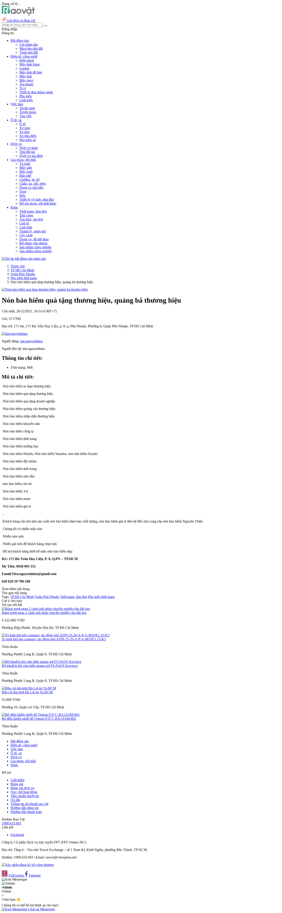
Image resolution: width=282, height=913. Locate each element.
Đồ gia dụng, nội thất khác (37, 203)
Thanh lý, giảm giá (32, 231)
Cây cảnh (26, 235)
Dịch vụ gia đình (31, 156)
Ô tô (22, 124)
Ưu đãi (15, 800)
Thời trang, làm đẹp (33, 211)
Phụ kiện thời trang (24, 278)
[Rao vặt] (18, 14)
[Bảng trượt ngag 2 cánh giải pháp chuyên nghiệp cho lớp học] (46, 609)
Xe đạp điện (27, 136)
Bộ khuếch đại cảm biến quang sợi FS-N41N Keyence (40, 666)
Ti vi (22, 88)
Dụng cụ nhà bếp (31, 187)
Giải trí (24, 223)
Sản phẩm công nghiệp (35, 247)
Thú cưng (26, 215)
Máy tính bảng (29, 64)
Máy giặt (25, 168)
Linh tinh (25, 227)
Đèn (22, 195)
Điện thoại (26, 60)
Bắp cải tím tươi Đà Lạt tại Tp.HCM (27, 692)
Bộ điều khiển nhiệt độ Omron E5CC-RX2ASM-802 (39, 719)
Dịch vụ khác (28, 148)
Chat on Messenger (41, 909)
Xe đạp (24, 132)
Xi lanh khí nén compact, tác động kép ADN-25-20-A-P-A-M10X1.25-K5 (54, 639)
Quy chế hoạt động (24, 792)
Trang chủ (18, 266)
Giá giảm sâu (28, 44)
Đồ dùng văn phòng (33, 243)
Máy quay (26, 80)
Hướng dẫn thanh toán (26, 812)
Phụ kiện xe (27, 140)
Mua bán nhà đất (31, 48)
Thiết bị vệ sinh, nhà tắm (36, 199)
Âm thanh (26, 84)
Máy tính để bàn (30, 72)
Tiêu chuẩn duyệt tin (25, 796)
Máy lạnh (26, 172)
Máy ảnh (25, 76)
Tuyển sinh (27, 108)
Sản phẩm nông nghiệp (35, 251)
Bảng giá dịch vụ (22, 788)
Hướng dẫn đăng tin (25, 808)
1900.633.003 (11, 823)
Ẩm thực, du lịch (31, 219)
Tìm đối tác (27, 152)
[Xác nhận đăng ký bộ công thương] (28, 865)
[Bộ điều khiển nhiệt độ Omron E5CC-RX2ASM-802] (41, 715)
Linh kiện (26, 100)
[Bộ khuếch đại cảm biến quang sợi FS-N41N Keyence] (41, 662)
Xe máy (24, 128)
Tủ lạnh (24, 164)
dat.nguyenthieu (31, 341)
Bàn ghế (25, 175)
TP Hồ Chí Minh (22, 270)
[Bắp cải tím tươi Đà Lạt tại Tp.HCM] (29, 688)
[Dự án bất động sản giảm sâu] (24, 258)
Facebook (17, 835)
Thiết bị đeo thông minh (36, 92)
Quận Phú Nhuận (23, 274)
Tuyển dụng (27, 112)
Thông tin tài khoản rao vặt (29, 804)
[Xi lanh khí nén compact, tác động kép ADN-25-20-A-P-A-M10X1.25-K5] (55, 635)
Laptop (24, 68)
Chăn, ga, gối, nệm (32, 183)
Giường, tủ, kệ (29, 179)
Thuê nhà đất (28, 52)
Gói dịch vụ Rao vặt (21, 20)
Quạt (22, 191)
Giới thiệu (17, 780)
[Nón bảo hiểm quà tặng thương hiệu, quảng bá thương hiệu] (45, 289)
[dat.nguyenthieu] (15, 334)
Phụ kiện (25, 96)
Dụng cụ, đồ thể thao (34, 239)
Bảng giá (17, 784)
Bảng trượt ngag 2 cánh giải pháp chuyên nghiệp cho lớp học (44, 613)
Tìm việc (25, 116)
